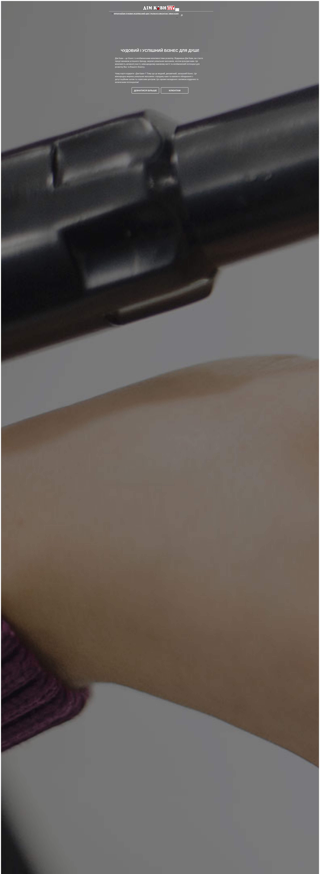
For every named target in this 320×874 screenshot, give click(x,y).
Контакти (165, 13)
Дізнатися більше (145, 90)
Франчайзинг (120, 13)
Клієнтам (156, 13)
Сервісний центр (143, 13)
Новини (131, 13)
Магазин (174, 13)
